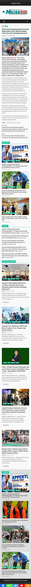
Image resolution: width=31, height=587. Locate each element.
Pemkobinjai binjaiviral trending (13, 122)
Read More (6, 302)
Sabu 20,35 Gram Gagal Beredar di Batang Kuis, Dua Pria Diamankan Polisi (15, 509)
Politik (17, 278)
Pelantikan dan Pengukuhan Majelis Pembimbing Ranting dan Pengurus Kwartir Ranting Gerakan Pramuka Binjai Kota (15, 128)
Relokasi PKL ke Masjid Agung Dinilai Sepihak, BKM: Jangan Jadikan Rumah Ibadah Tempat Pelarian (15, 438)
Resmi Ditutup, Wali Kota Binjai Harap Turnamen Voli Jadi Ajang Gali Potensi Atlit (15, 135)
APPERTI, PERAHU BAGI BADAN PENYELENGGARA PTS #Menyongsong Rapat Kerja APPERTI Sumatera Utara (15, 154)
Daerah (5, 186)
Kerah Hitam (10, 444)
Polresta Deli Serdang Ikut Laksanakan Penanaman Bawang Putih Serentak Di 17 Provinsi (13, 242)
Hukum (4, 160)
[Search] (27, 21)
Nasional (13, 160)
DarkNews (16, 580)
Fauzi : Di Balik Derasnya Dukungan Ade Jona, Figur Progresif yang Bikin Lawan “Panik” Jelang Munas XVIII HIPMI (15, 356)
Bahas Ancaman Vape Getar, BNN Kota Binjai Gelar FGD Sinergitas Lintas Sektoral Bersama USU (15, 206)
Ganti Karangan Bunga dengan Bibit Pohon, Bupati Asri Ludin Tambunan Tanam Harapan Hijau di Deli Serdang (15, 180)
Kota (6, 26)
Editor (4, 35)
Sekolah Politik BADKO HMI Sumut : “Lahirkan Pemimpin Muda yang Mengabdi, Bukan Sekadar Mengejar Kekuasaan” (15, 272)
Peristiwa (18, 160)
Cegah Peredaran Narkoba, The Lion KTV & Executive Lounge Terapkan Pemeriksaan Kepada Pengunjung (15, 397)
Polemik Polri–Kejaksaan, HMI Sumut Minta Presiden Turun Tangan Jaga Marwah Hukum (15, 315)
